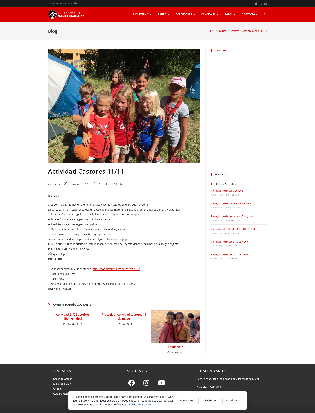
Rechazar (210, 400)
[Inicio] (211, 30)
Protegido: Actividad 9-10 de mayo (229, 241)
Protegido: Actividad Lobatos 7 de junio (231, 203)
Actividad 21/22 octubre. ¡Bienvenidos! (73, 317)
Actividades (105, 184)
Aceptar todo (188, 400)
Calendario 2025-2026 (209, 387)
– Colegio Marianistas (63, 393)
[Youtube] (162, 382)
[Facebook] (131, 382)
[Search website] (266, 14)
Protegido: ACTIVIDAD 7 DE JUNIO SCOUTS (234, 229)
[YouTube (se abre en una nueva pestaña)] (265, 3)
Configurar (233, 400)
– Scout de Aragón (61, 379)
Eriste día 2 (175, 347)
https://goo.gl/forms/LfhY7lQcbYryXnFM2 (116, 269)
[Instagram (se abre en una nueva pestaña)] (260, 3)
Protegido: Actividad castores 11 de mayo (124, 317)
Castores (121, 184)
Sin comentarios (232, 195)
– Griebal (56, 388)
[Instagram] (146, 382)
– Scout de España (61, 383)
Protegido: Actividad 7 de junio (227, 190)
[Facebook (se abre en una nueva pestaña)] (256, 3)
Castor (56, 184)
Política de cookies (140, 404)
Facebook (220, 50)
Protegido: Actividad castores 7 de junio (232, 216)
